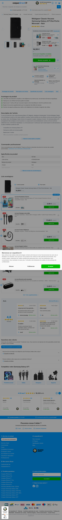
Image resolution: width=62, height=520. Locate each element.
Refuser (11, 266)
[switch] (5, 517)
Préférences (30, 266)
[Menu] (8, 507)
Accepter (50, 266)
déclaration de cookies (40, 260)
